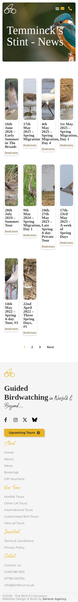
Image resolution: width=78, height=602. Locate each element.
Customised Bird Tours (21, 516)
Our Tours (12, 488)
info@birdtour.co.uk (19, 585)
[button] (57, 8)
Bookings (11, 472)
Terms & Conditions (19, 541)
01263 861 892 (14, 572)
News (8, 466)
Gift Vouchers (14, 479)
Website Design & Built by (34, 599)
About (9, 459)
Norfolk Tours (14, 496)
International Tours (18, 510)
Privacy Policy (14, 547)
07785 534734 (14, 578)
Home (9, 452)
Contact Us (12, 565)
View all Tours (14, 523)
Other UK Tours (15, 503)
